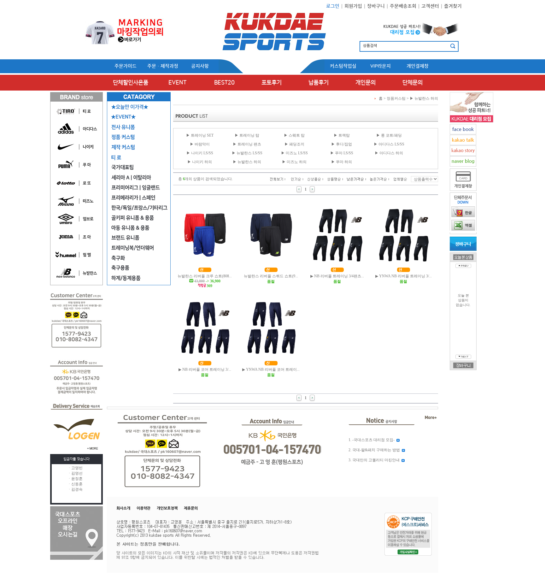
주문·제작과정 (162, 66)
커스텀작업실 (343, 66)
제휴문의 (191, 508)
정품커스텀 (396, 98)
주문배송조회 (403, 6)
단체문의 (412, 83)
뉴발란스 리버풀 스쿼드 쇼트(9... (271, 276)
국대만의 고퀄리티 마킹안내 (376, 460)
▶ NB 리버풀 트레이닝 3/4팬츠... (337, 276)
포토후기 (271, 83)
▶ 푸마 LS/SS (341, 153)
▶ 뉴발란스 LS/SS (247, 153)
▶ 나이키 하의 (199, 162)
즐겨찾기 (453, 6)
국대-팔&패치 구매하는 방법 (376, 450)
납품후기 (318, 83)
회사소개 (123, 508)
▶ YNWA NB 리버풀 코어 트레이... (271, 369)
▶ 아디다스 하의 (389, 153)
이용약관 (143, 508)
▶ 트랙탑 (342, 135)
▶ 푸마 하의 (341, 162)
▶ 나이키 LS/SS (199, 153)
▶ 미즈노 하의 (294, 162)
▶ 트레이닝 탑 (247, 135)
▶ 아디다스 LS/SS (389, 144)
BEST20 (224, 83)
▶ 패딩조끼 (294, 144)
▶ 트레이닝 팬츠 (247, 144)
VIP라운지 (380, 66)
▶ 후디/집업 (341, 144)
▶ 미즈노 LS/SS (294, 153)
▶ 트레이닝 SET (200, 135)
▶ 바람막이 (200, 144)
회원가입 (353, 6)
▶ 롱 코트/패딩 (389, 135)
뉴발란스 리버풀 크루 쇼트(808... (205, 276)
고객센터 (430, 6)
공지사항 (200, 66)
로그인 (332, 6)
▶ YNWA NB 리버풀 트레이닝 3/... (403, 276)
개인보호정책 (167, 508)
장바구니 (376, 6)
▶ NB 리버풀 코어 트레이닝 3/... (205, 369)
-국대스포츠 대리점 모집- (373, 440)
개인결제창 (418, 66)
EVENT (177, 83)
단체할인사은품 (130, 83)
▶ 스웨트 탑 (294, 135)
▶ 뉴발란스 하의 (424, 98)
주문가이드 (125, 66)
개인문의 (365, 83)
